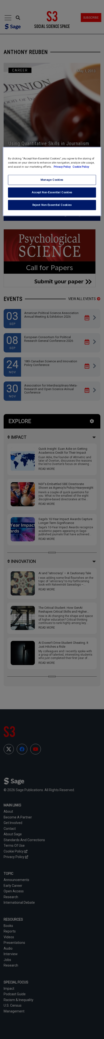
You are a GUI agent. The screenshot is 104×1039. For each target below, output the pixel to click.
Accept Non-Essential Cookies (52, 192)
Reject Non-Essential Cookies (52, 205)
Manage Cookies (52, 179)
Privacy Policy (62, 166)
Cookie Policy (81, 166)
